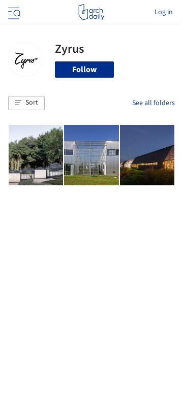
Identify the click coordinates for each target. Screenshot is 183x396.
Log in (164, 12)
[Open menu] (13, 12)
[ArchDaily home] (91, 12)
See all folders (153, 103)
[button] (26, 103)
